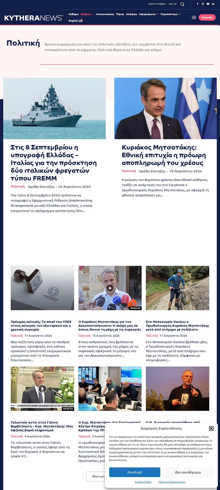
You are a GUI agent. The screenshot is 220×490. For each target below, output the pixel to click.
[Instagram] (202, 4)
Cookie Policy (143, 482)
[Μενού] (194, 17)
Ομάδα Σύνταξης (41, 186)
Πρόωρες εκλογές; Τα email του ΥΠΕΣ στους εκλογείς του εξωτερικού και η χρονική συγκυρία (41, 325)
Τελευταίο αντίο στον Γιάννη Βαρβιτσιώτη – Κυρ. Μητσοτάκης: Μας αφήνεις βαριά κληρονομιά (42, 426)
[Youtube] (208, 4)
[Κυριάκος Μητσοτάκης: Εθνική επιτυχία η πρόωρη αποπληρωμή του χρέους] (165, 108)
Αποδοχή (134, 472)
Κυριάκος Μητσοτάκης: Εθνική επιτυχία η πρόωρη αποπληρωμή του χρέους (164, 154)
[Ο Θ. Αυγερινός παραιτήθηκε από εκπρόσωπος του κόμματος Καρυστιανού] (177, 389)
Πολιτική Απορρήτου (172, 482)
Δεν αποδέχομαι (188, 472)
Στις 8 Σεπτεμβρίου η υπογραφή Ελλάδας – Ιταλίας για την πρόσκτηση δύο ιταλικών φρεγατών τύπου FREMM (54, 162)
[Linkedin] (213, 4)
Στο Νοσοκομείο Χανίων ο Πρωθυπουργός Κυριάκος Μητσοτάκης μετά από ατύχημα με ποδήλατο (177, 325)
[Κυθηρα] (33, 18)
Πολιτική (18, 186)
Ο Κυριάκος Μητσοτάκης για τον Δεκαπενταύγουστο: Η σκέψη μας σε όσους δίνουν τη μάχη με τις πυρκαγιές (109, 325)
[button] (211, 428)
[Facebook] (197, 4)
